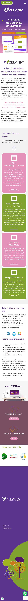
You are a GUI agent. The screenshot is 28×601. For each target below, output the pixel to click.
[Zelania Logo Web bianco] (14, 8)
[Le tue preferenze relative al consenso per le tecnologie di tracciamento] (2, 598)
